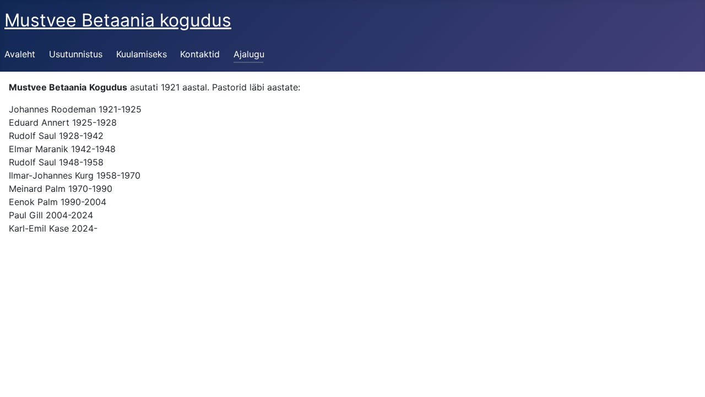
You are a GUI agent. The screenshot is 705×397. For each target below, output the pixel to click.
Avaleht (19, 54)
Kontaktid (200, 54)
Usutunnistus (75, 54)
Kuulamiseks (141, 54)
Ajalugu (249, 54)
